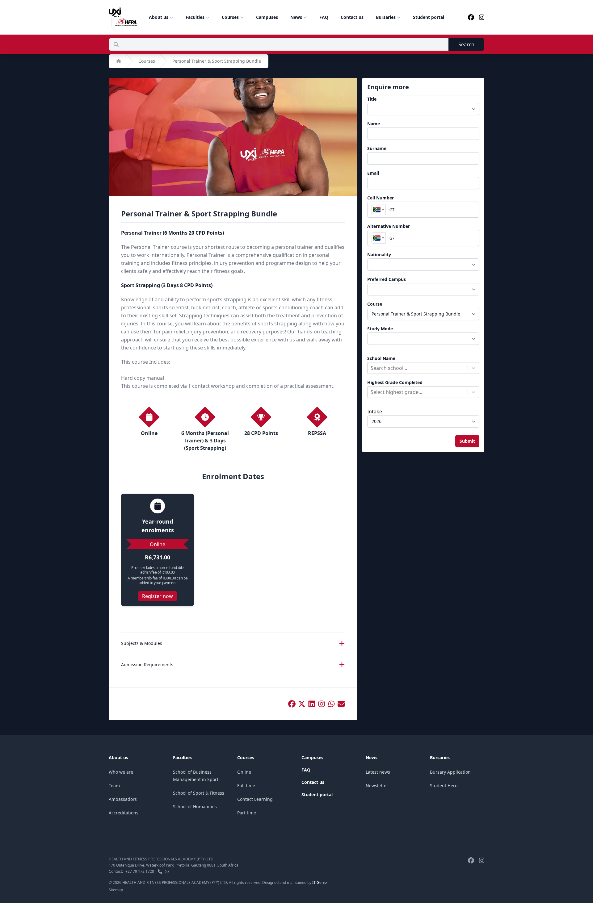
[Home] (118, 61)
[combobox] (379, 209)
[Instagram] (482, 17)
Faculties (195, 17)
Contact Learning (255, 799)
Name (373, 124)
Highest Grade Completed (395, 382)
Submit (467, 441)
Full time (246, 785)
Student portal (428, 17)
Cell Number (380, 198)
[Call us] (160, 871)
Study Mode (380, 329)
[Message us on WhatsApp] (167, 871)
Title (371, 99)
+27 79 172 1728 (139, 871)
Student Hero (443, 785)
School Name (381, 358)
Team (114, 785)
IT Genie (319, 882)
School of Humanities (195, 806)
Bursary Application (450, 772)
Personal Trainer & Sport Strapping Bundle (216, 61)
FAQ (323, 17)
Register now (157, 596)
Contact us (352, 17)
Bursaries (386, 17)
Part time (246, 813)
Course (374, 304)
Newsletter (377, 785)
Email (373, 173)
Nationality (379, 254)
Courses (230, 17)
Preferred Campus (386, 279)
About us (158, 17)
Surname (376, 148)
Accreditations (123, 813)
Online (244, 772)
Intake (374, 411)
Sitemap (116, 890)
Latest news (378, 772)
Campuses (267, 17)
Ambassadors (123, 799)
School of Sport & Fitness (198, 793)
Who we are (121, 772)
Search (466, 44)
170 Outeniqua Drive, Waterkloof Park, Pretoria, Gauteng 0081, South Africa (173, 865)
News (296, 17)
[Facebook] (471, 17)
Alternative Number (388, 226)
